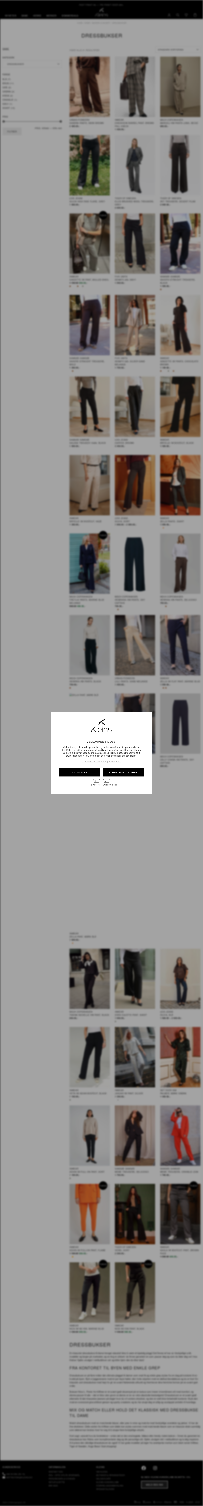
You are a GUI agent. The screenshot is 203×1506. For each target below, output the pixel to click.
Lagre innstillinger (123, 772)
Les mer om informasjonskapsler (101, 761)
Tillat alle (79, 772)
